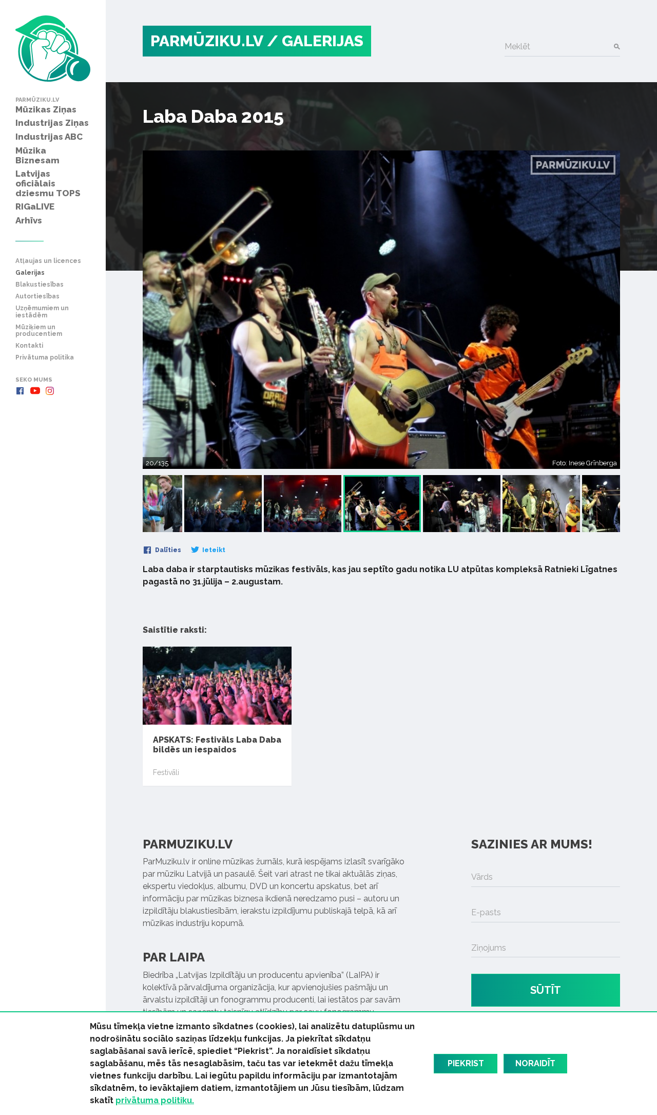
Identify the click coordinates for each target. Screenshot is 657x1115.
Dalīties (167, 550)
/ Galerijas (315, 41)
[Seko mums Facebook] (20, 391)
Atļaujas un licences (48, 261)
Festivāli (166, 772)
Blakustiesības (39, 284)
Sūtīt (545, 990)
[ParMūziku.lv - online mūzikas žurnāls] (52, 48)
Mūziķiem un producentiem (38, 330)
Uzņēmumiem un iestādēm (42, 311)
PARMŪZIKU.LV (206, 41)
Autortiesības (37, 296)
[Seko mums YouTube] (35, 391)
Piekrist (466, 1063)
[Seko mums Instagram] (49, 391)
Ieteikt (213, 550)
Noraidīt (535, 1063)
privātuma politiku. (154, 1100)
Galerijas (30, 273)
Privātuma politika (44, 357)
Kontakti (29, 346)
